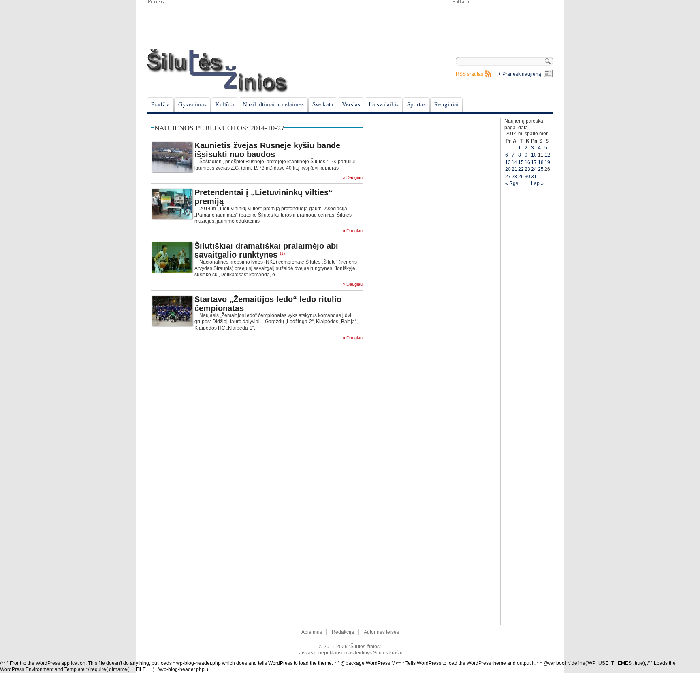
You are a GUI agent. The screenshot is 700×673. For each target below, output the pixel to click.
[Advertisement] (502, 24)
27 (508, 176)
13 (508, 162)
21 (514, 169)
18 (541, 162)
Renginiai (446, 104)
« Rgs (511, 183)
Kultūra (224, 104)
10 (534, 155)
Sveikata (322, 104)
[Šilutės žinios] (217, 71)
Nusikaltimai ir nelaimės (273, 104)
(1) (282, 253)
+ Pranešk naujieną (519, 74)
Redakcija (343, 632)
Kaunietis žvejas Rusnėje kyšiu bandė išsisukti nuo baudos (267, 150)
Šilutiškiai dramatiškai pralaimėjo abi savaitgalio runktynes (266, 250)
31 (534, 176)
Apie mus (311, 632)
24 (534, 169)
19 (547, 162)
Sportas (416, 104)
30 (527, 176)
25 (541, 169)
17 (534, 162)
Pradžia (160, 104)
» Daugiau (353, 177)
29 (521, 176)
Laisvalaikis (384, 104)
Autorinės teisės (381, 632)
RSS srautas (469, 74)
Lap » (537, 183)
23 (527, 169)
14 (514, 162)
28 (514, 176)
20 (508, 169)
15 (521, 162)
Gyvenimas (192, 104)
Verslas (351, 104)
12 (547, 155)
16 (527, 162)
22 (521, 169)
